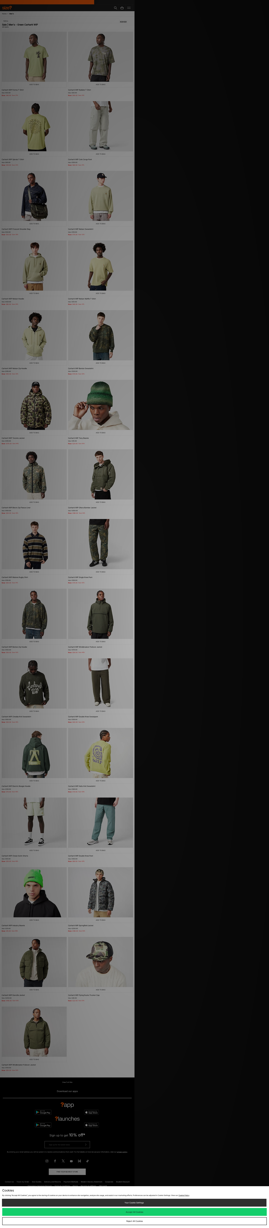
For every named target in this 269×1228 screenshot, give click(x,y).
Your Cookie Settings (134, 1202)
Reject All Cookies (134, 1221)
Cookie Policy (183, 1195)
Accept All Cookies (134, 1212)
